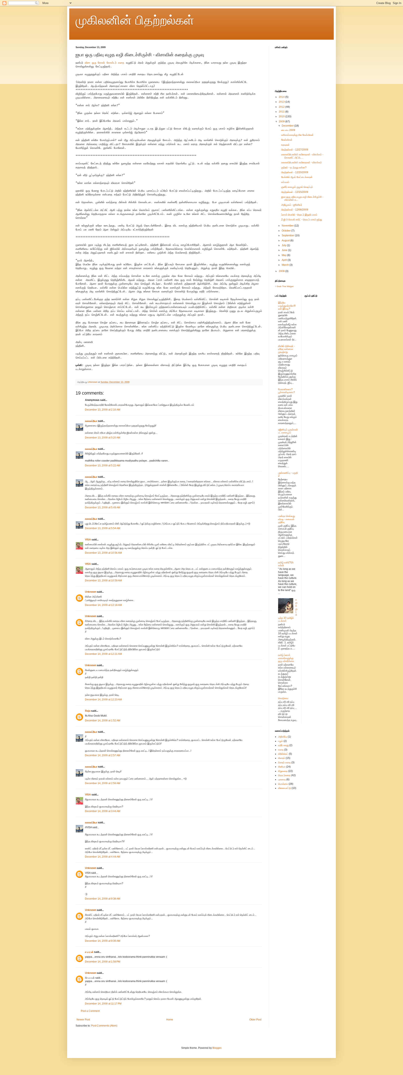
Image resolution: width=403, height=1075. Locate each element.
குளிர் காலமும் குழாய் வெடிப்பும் (297, 187)
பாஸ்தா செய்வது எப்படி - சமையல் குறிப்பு (286, 519)
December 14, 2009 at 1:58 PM (102, 961)
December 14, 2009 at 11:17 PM (103, 1003)
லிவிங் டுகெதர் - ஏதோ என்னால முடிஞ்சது (286, 349)
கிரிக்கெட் (283, 753)
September (288, 235)
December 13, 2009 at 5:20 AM (102, 437)
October (286, 230)
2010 (282, 116)
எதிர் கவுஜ (283, 745)
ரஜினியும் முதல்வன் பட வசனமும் (288, 431)
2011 (282, 111)
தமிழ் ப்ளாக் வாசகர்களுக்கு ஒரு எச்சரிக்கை (286, 658)
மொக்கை (283, 783)
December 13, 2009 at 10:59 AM (103, 580)
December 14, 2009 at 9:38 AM (102, 898)
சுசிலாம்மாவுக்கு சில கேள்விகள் (297, 134)
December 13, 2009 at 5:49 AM (102, 507)
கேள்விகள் (286, 139)
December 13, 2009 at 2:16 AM (102, 409)
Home (169, 1019)
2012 (282, 106)
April (285, 260)
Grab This (282, 286)
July (284, 245)
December (288, 125)
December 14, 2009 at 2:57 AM (102, 755)
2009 (282, 121)
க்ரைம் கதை (284, 762)
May (284, 255)
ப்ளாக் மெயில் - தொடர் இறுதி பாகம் (299, 214)
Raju (87, 710)
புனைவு (282, 779)
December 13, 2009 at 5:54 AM (102, 528)
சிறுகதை (283, 771)
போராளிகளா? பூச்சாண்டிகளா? (286, 391)
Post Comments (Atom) (104, 1025)
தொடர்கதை (284, 775)
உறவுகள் (285, 144)
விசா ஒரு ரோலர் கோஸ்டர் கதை (104, 62)
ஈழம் (280, 741)
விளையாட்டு (284, 788)
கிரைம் (281, 758)
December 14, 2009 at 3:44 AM (102, 811)
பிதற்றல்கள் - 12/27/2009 (294, 149)
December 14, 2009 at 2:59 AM (102, 783)
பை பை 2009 (288, 130)
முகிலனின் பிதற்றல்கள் (135, 20)
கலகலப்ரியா (91, 421)
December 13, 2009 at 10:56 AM (103, 552)
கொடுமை (283, 698)
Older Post (255, 1019)
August (286, 240)
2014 (282, 96)
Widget (290, 286)
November (288, 225)
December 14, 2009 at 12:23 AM (103, 699)
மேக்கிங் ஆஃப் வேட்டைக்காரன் (297, 177)
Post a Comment (90, 1011)
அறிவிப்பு (282, 736)
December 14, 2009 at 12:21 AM (103, 654)
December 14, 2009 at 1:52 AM (102, 720)
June (285, 250)
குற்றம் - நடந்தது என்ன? (293, 167)
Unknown (90, 591)
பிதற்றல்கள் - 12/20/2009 (294, 172)
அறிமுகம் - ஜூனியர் (291, 204)
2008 (282, 271)
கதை (281, 749)
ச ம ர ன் (89, 952)
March (285, 264)
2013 (282, 101)
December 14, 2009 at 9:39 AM (102, 940)
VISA (88, 539)
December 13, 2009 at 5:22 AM (102, 465)
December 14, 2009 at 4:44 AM (102, 856)
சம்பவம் (285, 182)
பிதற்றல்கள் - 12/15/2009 (294, 192)
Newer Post (83, 1019)
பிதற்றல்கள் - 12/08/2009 (294, 209)
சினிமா (281, 766)
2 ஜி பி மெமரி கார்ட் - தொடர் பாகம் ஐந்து (301, 219)
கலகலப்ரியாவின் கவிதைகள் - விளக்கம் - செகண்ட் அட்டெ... (302, 156)
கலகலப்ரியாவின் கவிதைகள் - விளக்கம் (301, 162)
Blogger (216, 1047)
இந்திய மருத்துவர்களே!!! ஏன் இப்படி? (287, 305)
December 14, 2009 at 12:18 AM (103, 605)
